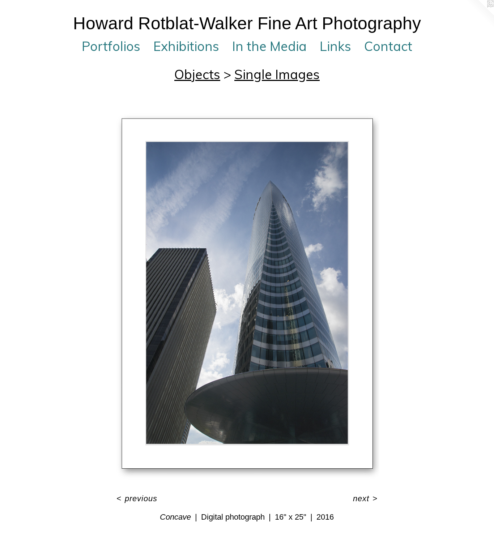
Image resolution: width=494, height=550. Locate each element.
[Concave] (247, 292)
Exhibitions (186, 46)
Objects (197, 74)
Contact (388, 46)
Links (335, 46)
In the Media (269, 46)
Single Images (277, 74)
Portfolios (111, 46)
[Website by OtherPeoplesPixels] (479, 14)
